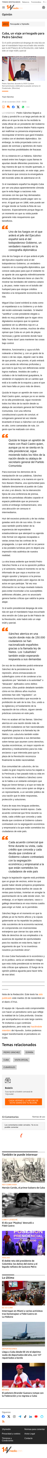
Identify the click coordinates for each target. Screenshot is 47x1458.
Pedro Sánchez (12, 1052)
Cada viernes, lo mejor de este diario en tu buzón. (23, 1101)
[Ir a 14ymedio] (15, 7)
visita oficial (21, 1060)
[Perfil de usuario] (43, 7)
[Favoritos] (3, 107)
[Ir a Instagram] (15, 1416)
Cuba (6, 1060)
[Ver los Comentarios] (8, 107)
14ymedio (6, 1429)
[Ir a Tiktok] (25, 1416)
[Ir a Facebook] (4, 1416)
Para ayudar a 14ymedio (19, 24)
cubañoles (9, 1067)
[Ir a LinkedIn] (31, 1416)
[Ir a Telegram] (20, 1416)
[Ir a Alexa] (42, 1416)
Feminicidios (36, 2)
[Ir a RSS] (4, 1421)
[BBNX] (12, 1450)
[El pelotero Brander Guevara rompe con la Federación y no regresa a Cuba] (23, 1375)
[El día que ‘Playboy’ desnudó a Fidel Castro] (23, 1205)
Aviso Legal (29, 1434)
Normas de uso (38, 1117)
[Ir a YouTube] (36, 1416)
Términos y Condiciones (7, 1439)
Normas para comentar (34, 1429)
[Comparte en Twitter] (18, 107)
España (29, 1052)
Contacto (28, 1438)
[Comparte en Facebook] (13, 107)
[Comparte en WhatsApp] (23, 107)
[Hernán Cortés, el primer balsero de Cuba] (23, 1170)
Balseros (25, 2)
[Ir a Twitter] (9, 1416)
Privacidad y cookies (11, 1434)
